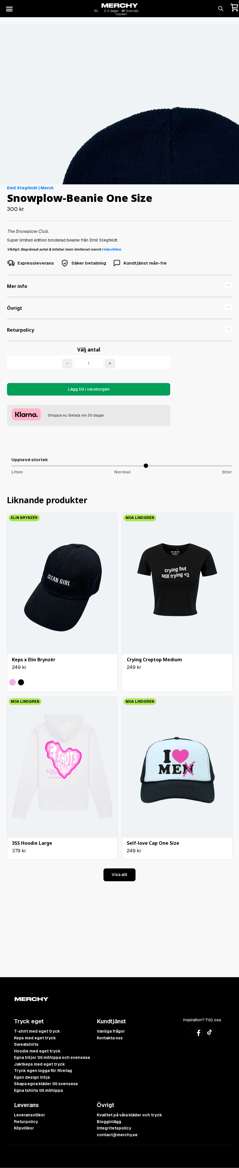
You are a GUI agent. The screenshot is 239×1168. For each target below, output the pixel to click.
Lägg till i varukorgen (89, 389)
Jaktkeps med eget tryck (39, 1064)
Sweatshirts (26, 1044)
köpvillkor (112, 249)
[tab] (119, 286)
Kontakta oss (110, 1038)
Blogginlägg (109, 1121)
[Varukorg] (234, 8)
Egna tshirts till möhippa (38, 1090)
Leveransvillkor (29, 1115)
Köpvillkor (24, 1128)
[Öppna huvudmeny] (9, 8)
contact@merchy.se (117, 1134)
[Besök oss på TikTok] (209, 1034)
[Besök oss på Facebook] (198, 1034)
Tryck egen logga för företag (43, 1070)
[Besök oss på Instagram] (187, 1034)
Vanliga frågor (111, 1031)
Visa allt (119, 874)
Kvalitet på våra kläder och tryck (129, 1115)
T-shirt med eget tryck (37, 1031)
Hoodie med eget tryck (37, 1051)
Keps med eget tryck (35, 1038)
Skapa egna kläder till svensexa (46, 1083)
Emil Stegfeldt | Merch (30, 187)
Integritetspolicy (114, 1128)
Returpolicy (26, 1121)
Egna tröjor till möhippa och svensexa (52, 1057)
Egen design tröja (32, 1077)
